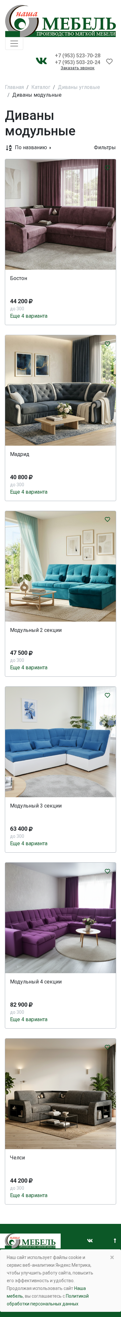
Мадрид (19, 454)
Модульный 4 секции (36, 982)
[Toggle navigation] (14, 43)
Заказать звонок (78, 68)
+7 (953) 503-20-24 (77, 62)
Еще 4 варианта (28, 316)
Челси (17, 1158)
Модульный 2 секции (36, 630)
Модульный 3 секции (36, 806)
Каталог (40, 87)
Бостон (18, 278)
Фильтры (105, 147)
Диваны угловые (79, 87)
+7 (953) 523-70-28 (77, 56)
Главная (14, 87)
